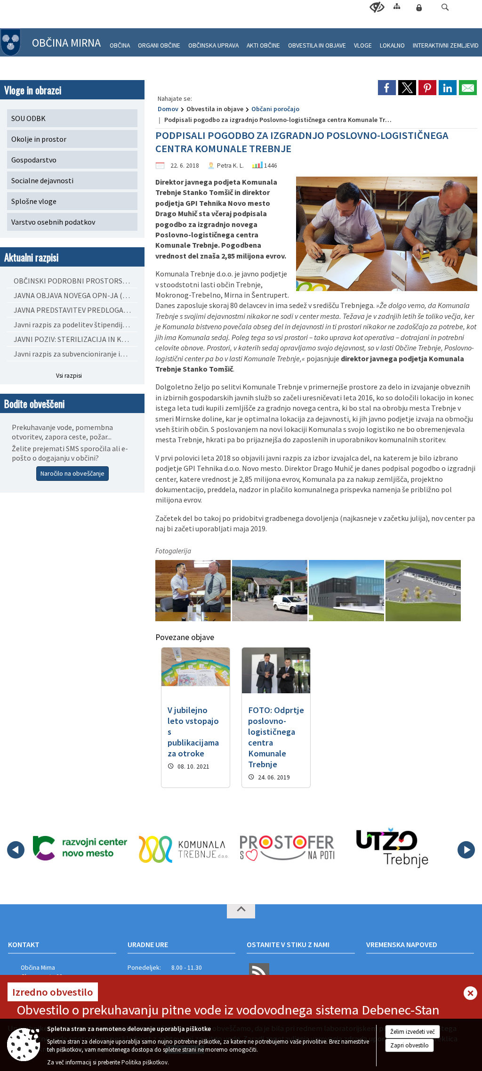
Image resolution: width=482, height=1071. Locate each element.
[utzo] (391, 848)
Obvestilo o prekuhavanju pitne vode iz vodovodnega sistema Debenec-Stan (228, 1009)
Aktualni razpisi (31, 257)
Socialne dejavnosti (42, 180)
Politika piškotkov (144, 1062)
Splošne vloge (33, 201)
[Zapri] (470, 994)
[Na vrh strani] (241, 911)
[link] (387, 87)
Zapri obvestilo (409, 1045)
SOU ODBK (28, 118)
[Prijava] (419, 7)
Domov (168, 109)
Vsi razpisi (69, 376)
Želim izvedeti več (412, 1032)
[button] (445, 7)
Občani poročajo (275, 109)
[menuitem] (119, 42)
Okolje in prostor (38, 139)
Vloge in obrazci (32, 89)
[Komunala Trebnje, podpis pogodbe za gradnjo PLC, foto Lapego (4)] (193, 590)
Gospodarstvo (33, 159)
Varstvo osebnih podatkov (53, 222)
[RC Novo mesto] (80, 848)
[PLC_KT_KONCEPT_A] (423, 590)
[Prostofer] (287, 848)
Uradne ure (148, 944)
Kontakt (24, 944)
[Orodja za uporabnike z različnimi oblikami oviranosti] (377, 7)
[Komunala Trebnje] (183, 848)
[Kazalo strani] (397, 5)
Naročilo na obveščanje (72, 473)
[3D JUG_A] (347, 590)
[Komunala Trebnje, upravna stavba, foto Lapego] (270, 590)
